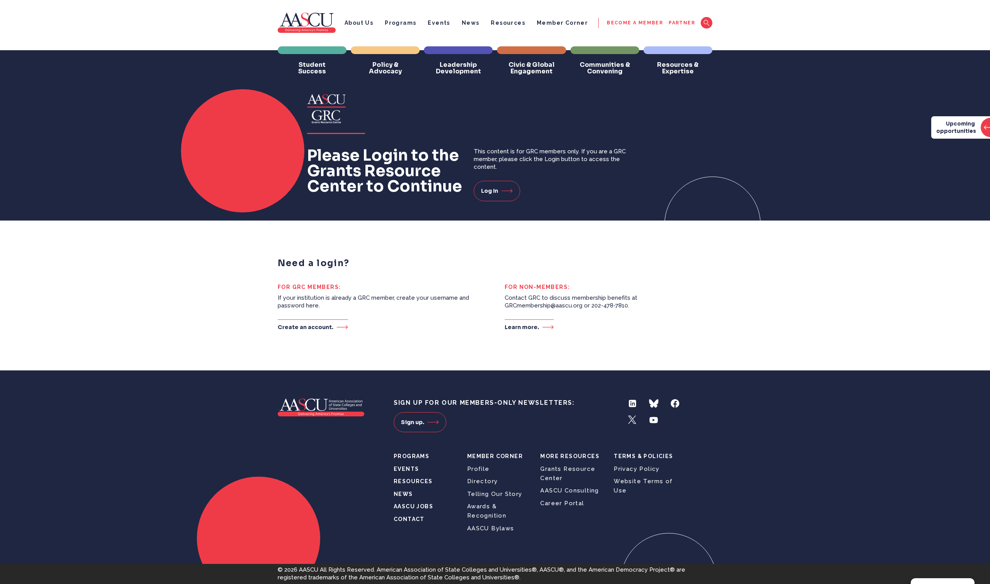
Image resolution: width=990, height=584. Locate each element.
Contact (409, 519)
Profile (478, 468)
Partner (682, 22)
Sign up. (412, 422)
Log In (489, 190)
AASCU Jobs (413, 506)
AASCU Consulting (569, 490)
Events (439, 23)
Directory (482, 481)
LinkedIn (632, 403)
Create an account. (305, 327)
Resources (508, 23)
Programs (400, 23)
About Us (359, 23)
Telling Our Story (494, 494)
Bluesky (654, 403)
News (471, 23)
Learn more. (522, 327)
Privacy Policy (637, 468)
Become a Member (635, 22)
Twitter (632, 420)
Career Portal (562, 503)
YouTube (654, 420)
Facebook (675, 403)
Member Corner (562, 23)
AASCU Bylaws (490, 528)
